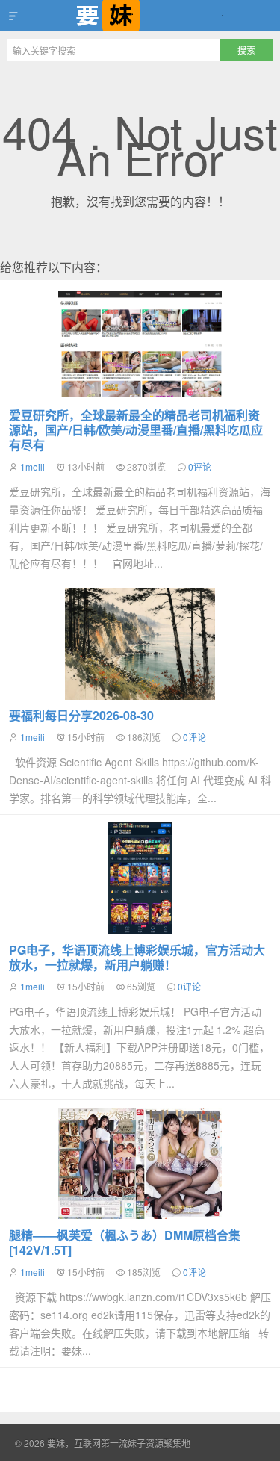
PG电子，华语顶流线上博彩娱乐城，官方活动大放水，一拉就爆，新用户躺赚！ (137, 957)
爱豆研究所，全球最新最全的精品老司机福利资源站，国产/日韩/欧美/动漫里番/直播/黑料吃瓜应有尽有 (136, 429)
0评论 (199, 466)
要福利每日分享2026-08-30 (81, 715)
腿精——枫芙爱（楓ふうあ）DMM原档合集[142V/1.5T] (124, 1242)
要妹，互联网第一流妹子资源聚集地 (140, 15)
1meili (32, 466)
